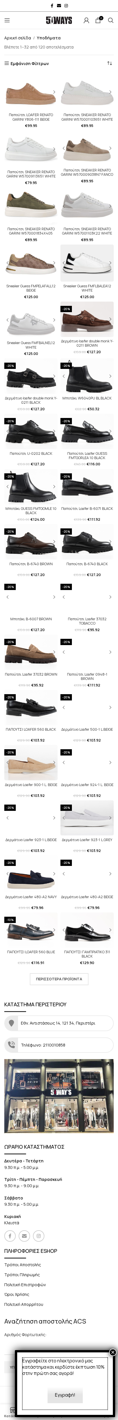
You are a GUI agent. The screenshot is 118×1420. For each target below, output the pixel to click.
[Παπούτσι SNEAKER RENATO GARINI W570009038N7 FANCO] (87, 148)
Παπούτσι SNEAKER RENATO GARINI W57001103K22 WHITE (87, 231)
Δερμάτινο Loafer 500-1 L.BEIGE (87, 729)
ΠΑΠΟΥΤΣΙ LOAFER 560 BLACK (31, 729)
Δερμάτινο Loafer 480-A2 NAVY (31, 896)
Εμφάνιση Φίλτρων (30, 63)
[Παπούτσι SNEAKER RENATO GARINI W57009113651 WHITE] (31, 149)
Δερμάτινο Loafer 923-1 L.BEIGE (31, 839)
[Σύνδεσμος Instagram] (66, 6)
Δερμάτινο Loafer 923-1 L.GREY (87, 839)
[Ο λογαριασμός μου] (86, 20)
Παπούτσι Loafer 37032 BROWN (31, 674)
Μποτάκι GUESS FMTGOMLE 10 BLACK (30, 510)
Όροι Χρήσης (16, 1294)
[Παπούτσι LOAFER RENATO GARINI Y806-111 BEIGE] (31, 92)
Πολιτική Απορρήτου (23, 1304)
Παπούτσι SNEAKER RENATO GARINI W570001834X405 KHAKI (31, 233)
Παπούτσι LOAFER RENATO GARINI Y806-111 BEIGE (31, 117)
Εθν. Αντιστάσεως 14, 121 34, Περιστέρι (58, 1023)
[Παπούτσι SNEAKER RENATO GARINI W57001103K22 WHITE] (87, 206)
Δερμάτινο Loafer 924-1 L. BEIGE (87, 784)
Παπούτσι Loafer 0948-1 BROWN (87, 676)
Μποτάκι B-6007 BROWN (31, 619)
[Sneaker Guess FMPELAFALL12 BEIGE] (31, 263)
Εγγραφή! (65, 1395)
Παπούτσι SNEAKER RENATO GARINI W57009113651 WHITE (31, 174)
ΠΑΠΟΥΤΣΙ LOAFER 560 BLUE (31, 952)
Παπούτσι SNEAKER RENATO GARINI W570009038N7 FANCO (87, 172)
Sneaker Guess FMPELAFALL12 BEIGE (31, 288)
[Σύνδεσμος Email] (59, 6)
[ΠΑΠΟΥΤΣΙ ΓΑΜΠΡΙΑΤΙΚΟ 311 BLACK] (87, 930)
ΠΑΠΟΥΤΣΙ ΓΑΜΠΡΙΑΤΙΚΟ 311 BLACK (87, 954)
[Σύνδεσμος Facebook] (51, 6)
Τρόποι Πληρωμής (22, 1274)
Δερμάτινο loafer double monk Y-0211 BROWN (87, 343)
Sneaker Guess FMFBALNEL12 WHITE (31, 345)
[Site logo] (59, 20)
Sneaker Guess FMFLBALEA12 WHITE (87, 288)
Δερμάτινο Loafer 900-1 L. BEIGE (31, 784)
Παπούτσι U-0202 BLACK (31, 453)
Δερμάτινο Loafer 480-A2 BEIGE (87, 896)
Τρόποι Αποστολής (22, 1264)
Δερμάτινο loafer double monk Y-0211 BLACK (31, 400)
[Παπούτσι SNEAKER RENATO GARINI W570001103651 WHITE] (87, 92)
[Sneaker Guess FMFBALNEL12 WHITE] (31, 320)
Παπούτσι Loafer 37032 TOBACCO (87, 621)
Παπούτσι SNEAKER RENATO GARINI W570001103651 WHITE (87, 117)
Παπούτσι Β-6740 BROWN (31, 563)
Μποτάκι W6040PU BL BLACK (87, 398)
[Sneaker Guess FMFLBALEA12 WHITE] (87, 263)
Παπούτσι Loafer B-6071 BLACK (87, 508)
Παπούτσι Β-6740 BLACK (87, 563)
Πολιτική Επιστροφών (25, 1284)
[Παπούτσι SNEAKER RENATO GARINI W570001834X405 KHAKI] (31, 206)
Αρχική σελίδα (17, 38)
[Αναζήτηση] (111, 20)
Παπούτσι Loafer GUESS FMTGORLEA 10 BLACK (87, 455)
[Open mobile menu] (7, 20)
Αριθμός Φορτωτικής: (25, 1334)
